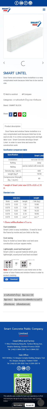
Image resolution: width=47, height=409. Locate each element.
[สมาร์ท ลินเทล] (11, 279)
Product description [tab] (12, 126)
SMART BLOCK (15, 105)
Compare (27, 94)
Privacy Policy (27, 398)
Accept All (30, 405)
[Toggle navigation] (44, 9)
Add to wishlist (11, 94)
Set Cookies (18, 405)
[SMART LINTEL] (23, 36)
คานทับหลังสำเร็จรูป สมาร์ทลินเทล (27, 100)
